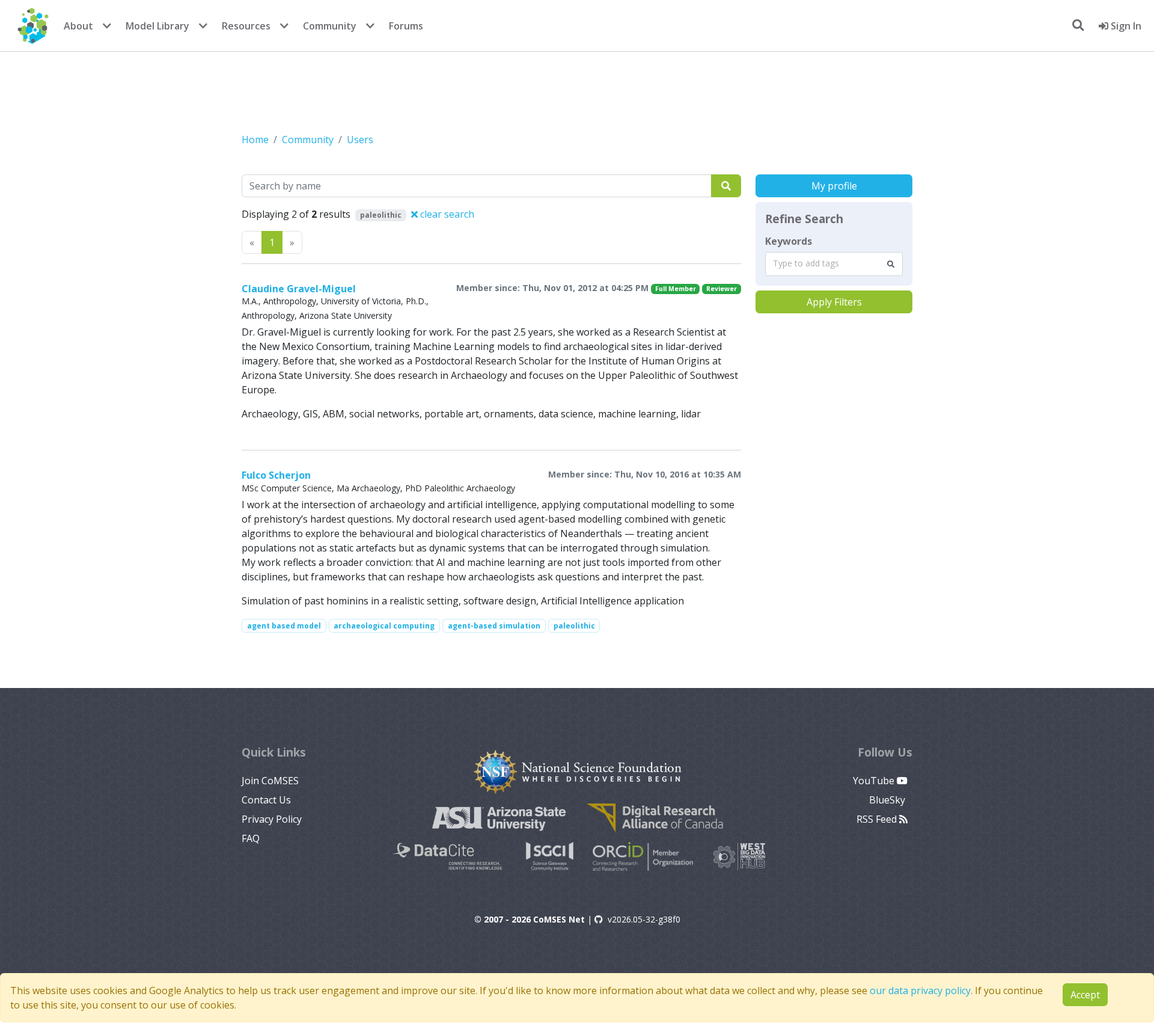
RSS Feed (877, 819)
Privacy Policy (272, 819)
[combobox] (834, 264)
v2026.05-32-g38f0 (644, 919)
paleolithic (574, 626)
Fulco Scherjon (276, 475)
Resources (246, 25)
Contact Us (266, 799)
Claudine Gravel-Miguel (299, 288)
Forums (406, 25)
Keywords (788, 241)
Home (255, 139)
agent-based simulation (494, 626)
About (78, 25)
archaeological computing (384, 626)
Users (360, 139)
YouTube (875, 780)
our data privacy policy (920, 990)
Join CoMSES (270, 780)
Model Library (157, 25)
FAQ (251, 838)
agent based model (284, 626)
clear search (446, 214)
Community (329, 25)
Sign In (1124, 25)
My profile (834, 185)
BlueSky (888, 799)
